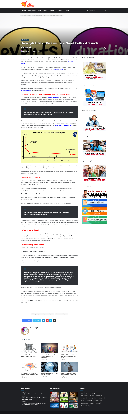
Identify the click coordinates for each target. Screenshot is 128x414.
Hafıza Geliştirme (31, 15)
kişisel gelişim (99, 395)
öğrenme (98, 403)
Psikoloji (45, 10)
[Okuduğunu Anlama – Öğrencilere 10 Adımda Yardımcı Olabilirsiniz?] (73, 399)
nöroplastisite (89, 400)
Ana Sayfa (24, 10)
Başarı (39, 10)
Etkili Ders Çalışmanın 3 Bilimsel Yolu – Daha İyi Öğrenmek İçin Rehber (69, 356)
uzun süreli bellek (62, 314)
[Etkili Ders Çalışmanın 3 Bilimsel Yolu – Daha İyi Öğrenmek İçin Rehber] (69, 348)
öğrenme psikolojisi (85, 405)
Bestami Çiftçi (26, 51)
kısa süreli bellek (48, 314)
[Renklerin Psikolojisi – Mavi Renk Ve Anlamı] (54, 405)
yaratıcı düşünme (84, 403)
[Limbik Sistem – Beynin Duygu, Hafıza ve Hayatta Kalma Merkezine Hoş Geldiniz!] (29, 367)
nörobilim (83, 400)
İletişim (67, 10)
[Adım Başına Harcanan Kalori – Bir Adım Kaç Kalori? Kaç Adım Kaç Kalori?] (64, 394)
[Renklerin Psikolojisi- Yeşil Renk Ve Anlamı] (64, 399)
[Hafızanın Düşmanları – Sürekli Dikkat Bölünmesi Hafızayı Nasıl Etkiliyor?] (69, 367)
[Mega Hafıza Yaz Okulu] (94, 71)
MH (96, 398)
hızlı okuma (92, 395)
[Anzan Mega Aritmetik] (94, 148)
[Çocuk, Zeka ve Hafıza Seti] (94, 123)
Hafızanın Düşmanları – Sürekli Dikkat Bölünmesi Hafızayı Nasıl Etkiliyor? (69, 375)
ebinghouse (36, 314)
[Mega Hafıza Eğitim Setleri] (94, 97)
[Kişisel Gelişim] (28, 4)
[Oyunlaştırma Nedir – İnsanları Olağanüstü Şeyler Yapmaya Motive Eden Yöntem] (54, 399)
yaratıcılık (92, 403)
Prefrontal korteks (98, 400)
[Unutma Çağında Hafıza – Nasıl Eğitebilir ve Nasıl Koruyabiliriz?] (29, 348)
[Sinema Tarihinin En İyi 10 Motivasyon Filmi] (73, 405)
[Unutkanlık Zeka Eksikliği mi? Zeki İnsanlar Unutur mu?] (49, 367)
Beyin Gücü (52, 10)
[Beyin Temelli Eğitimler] (94, 173)
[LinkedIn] (43, 320)
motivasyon (101, 398)
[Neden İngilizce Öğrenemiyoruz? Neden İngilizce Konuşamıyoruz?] (64, 405)
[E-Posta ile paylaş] (54, 320)
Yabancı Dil (60, 10)
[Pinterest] (47, 320)
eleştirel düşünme (93, 393)
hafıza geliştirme (84, 395)
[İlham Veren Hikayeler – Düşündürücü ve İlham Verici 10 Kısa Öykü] (73, 394)
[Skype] (50, 320)
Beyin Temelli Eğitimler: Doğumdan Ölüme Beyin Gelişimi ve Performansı (49, 356)
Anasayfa (24, 15)
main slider (83, 398)
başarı (82, 393)
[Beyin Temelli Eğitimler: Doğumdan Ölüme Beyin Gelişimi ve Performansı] (49, 348)
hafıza (100, 393)
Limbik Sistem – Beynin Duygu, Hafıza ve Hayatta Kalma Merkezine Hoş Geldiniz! (29, 375)
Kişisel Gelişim (31, 10)
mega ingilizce (90, 398)
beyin (86, 393)
